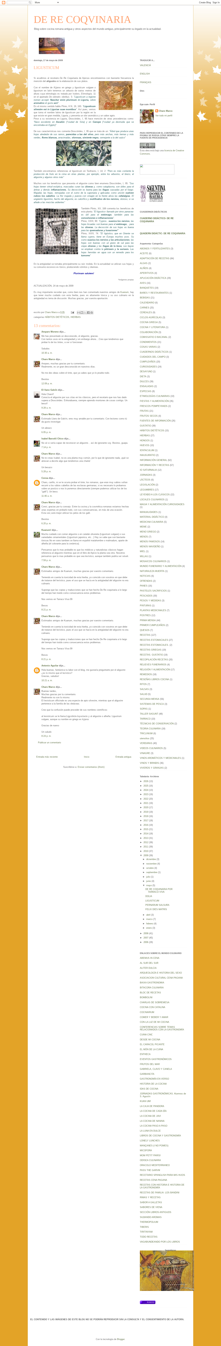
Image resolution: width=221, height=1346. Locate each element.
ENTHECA (145, 1054)
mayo (149, 885)
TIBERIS (144, 1227)
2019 (146, 812)
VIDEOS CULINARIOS (151, 748)
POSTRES (145, 615)
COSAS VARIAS (148, 347)
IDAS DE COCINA (149, 1089)
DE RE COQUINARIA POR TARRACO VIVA (158, 890)
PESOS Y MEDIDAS (150, 600)
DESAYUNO (146, 371)
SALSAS (144, 689)
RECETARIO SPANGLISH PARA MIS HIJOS (162, 1175)
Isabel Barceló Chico (52, 438)
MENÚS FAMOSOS (150, 541)
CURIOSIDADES (148, 366)
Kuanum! (46, 530)
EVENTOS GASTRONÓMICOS (156, 1059)
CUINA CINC (146, 1034)
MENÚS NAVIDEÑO (150, 546)
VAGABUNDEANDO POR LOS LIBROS (160, 1242)
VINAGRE (145, 753)
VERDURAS (146, 743)
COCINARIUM (147, 1012)
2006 (146, 942)
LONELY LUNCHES (150, 1140)
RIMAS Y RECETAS (150, 1197)
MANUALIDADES (149, 512)
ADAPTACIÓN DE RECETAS (154, 258)
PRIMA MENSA (148, 620)
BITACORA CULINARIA (152, 987)
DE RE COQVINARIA (82, 19)
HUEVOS (144, 445)
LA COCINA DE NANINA (152, 1121)
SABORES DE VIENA (151, 1207)
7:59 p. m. (46, 560)
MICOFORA (146, 1150)
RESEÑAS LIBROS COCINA (154, 679)
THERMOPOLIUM (149, 1222)
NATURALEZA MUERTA (152, 571)
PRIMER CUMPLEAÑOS (152, 625)
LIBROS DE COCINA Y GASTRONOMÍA (160, 1135)
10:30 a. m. (47, 353)
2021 (146, 803)
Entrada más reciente (47, 757)
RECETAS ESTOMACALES (154, 640)
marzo (149, 919)
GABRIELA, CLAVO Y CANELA (156, 1069)
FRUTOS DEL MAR (150, 1064)
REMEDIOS (146, 674)
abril (148, 915)
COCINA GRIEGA (149, 322)
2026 (146, 781)
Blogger (120, 1339)
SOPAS (144, 709)
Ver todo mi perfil (163, 115)
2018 (146, 816)
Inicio (86, 757)
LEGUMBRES (147, 489)
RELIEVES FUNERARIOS (153, 664)
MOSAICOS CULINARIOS (153, 561)
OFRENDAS (146, 581)
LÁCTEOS (145, 479)
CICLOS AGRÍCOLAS (151, 317)
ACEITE (144, 253)
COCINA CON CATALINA (152, 1007)
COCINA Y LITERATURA (152, 327)
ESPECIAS (145, 391)
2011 (146, 846)
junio (149, 881)
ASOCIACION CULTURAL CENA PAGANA (161, 977)
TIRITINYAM (146, 1232)
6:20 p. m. (46, 523)
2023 (146, 794)
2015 (146, 829)
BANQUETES (147, 288)
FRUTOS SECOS (149, 416)
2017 (146, 820)
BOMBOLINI (146, 997)
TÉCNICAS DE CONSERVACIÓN (157, 723)
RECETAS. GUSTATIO (151, 654)
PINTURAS (145, 605)
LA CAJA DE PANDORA (152, 1106)
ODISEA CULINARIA (150, 1160)
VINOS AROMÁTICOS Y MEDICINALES (160, 758)
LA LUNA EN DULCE (150, 1130)
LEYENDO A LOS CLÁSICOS (155, 494)
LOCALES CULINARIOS (152, 499)
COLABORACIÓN (149, 332)
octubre (150, 868)
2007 (146, 937)
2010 (146, 851)
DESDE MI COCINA (150, 1039)
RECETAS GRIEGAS (150, 649)
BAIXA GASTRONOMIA (152, 982)
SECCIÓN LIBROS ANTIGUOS (155, 1212)
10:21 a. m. (47, 680)
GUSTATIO (145, 425)
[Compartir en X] (85, 312)
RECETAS (145, 635)
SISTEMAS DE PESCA (152, 704)
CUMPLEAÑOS (148, 361)
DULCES (144, 381)
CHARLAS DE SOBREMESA (154, 1002)
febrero (150, 923)
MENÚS (144, 536)
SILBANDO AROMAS (151, 1217)
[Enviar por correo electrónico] (78, 312)
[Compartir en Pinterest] (91, 312)
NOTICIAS (145, 576)
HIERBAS (76, 317)
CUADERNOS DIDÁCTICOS (154, 352)
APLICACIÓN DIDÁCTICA (153, 278)
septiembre (152, 872)
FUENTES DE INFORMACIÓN (155, 420)
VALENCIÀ (145, 65)
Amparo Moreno (50, 331)
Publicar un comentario (49, 742)
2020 (146, 807)
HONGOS (145, 440)
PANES (143, 585)
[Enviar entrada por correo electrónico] (72, 312)
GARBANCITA (147, 1074)
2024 (146, 790)
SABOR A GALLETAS (151, 1202)
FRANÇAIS (145, 82)
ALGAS (143, 263)
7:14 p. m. (46, 447)
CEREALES (146, 312)
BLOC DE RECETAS (150, 992)
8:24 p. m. (46, 736)
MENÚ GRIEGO (148, 531)
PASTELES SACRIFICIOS (153, 590)
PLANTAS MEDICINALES (153, 610)
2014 (146, 833)
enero (149, 928)
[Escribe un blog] (82, 312)
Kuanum (124, 292)
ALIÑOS (144, 268)
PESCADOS (146, 595)
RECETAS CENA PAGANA (153, 1180)
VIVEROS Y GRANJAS (152, 768)
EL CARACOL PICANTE (152, 1044)
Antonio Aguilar (49, 665)
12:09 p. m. (47, 383)
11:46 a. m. (46, 496)
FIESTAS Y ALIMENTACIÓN (154, 401)
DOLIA (148, 896)
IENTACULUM (147, 450)
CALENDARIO (147, 302)
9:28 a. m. (46, 408)
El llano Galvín (49, 390)
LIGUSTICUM (152, 900)
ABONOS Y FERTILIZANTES (155, 248)
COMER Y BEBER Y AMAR (154, 1017)
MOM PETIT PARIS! (150, 1155)
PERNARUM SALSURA (157, 905)
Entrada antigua (123, 757)
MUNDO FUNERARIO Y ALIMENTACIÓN (160, 566)
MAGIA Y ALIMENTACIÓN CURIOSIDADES (162, 504)
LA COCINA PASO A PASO (153, 1126)
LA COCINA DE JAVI (150, 1116)
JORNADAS (146, 475)
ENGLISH (145, 73)
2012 (146, 842)
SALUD (143, 694)
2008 (146, 933)
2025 (146, 785)
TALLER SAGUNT (149, 713)
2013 (146, 838)
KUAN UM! (145, 1101)
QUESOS (145, 630)
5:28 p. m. (46, 471)
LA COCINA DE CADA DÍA (153, 1111)
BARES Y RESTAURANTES (154, 293)
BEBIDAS (145, 297)
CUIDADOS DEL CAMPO (153, 357)
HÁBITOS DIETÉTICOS (57, 317)
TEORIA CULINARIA (150, 728)
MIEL (142, 551)
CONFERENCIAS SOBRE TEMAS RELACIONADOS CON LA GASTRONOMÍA (162, 1028)
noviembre (151, 863)
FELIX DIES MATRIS (156, 909)
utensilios (144, 738)
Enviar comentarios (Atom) (91, 767)
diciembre (151, 859)
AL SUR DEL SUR (149, 963)
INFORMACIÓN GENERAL (153, 460)
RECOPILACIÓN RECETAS (154, 659)
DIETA (143, 376)
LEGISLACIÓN (147, 484)
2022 (146, 799)
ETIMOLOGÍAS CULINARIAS (155, 396)
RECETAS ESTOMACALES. (154, 645)
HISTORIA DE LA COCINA (153, 1084)
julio (148, 876)
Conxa (44, 478)
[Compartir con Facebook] (88, 312)
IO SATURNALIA (148, 470)
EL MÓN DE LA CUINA (151, 1049)
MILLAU (144, 556)
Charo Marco (48, 359)
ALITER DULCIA (148, 968)
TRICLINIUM (146, 733)
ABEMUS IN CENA (149, 958)
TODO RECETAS (148, 1237)
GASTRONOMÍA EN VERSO (154, 1079)
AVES (143, 283)
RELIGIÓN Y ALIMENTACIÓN (155, 669)
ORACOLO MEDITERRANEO (155, 1165)
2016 (146, 825)
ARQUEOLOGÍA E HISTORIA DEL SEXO (161, 973)
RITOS (143, 684)
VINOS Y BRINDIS (149, 763)
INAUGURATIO (147, 455)
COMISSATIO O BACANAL (154, 337)
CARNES (144, 307)
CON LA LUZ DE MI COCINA (154, 1022)
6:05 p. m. (46, 432)
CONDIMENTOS (148, 342)
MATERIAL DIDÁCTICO (152, 517)
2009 (146, 855)
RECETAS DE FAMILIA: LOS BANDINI (159, 1192)
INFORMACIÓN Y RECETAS (154, 465)
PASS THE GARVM (150, 1170)
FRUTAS (144, 411)
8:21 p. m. (46, 609)
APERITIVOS (147, 273)
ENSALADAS (146, 386)
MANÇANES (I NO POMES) (154, 1145)
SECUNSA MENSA (149, 699)
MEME (143, 526)
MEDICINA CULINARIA (151, 522)
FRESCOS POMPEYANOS (153, 406)
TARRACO (145, 718)
